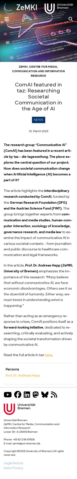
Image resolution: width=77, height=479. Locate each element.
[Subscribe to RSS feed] (55, 395)
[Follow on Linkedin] (28, 395)
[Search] (70, 19)
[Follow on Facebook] (18, 395)
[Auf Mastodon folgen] (37, 395)
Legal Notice (13, 463)
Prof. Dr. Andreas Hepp (23, 375)
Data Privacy (13, 468)
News (38, 119)
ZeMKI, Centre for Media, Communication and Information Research (38, 71)
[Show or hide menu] (6, 19)
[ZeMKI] (38, 8)
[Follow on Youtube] (9, 395)
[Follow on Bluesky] (45, 395)
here (48, 355)
